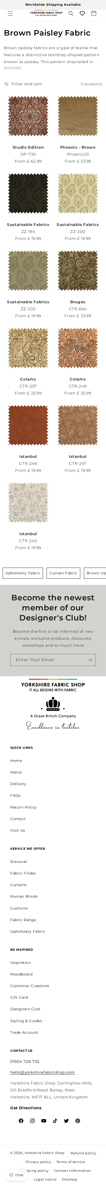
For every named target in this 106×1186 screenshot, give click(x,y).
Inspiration (20, 962)
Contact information (72, 1170)
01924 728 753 (24, 1061)
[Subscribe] (89, 660)
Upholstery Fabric (22, 573)
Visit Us (17, 830)
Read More (13, 67)
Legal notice (45, 1179)
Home (16, 760)
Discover (19, 861)
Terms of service (70, 1162)
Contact (18, 819)
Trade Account (24, 1032)
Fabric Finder (23, 873)
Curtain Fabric (63, 573)
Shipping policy (34, 1170)
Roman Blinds (24, 896)
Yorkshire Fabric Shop (44, 1152)
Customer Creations (29, 985)
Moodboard (21, 974)
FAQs (15, 795)
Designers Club (25, 1009)
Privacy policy (38, 1162)
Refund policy (83, 1153)
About (16, 772)
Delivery (18, 783)
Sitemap (69, 1179)
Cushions (19, 908)
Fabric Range (23, 920)
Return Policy (23, 807)
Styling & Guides (26, 1021)
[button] (10, 13)
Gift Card (19, 997)
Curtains (18, 884)
